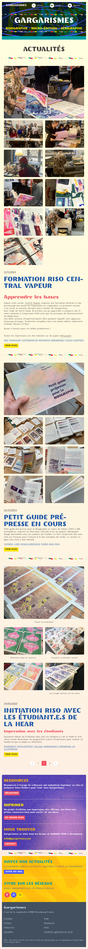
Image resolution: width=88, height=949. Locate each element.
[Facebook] (7, 895)
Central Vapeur (32, 303)
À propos (8, 918)
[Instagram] (13, 895)
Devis (46, 927)
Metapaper (65, 335)
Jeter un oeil (14, 872)
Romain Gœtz (50, 940)
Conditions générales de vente (58, 932)
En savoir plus (14, 818)
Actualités (8, 932)
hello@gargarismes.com (17, 839)
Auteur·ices (9, 927)
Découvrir (11, 793)
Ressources (49, 923)
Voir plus (11, 346)
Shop (46, 918)
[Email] (20, 895)
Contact (10, 844)
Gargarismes (16, 5)
